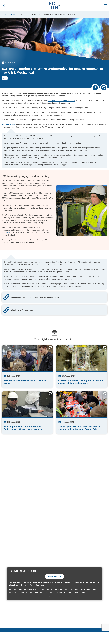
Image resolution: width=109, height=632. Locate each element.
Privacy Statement (36, 585)
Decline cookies (54, 597)
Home (4, 14)
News (13, 14)
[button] (3, 5)
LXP (4, 78)
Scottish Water (7, 233)
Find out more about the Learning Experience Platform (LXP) (35, 297)
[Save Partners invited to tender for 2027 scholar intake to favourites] (48, 349)
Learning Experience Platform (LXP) (61, 100)
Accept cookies (54, 576)
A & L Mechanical (8, 124)
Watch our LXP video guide (22, 310)
